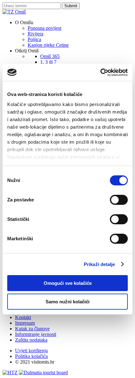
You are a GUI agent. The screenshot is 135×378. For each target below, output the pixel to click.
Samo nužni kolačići (67, 301)
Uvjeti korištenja (31, 350)
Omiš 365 (50, 56)
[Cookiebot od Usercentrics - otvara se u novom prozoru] (100, 72)
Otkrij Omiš (27, 50)
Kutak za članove (32, 328)
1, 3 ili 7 (48, 62)
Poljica (34, 39)
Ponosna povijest (44, 28)
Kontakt (23, 317)
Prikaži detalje (99, 264)
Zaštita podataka (31, 340)
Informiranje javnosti (35, 334)
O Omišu (24, 22)
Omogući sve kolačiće (68, 283)
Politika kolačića (31, 356)
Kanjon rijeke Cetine (48, 45)
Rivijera (35, 33)
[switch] (119, 200)
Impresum (25, 323)
